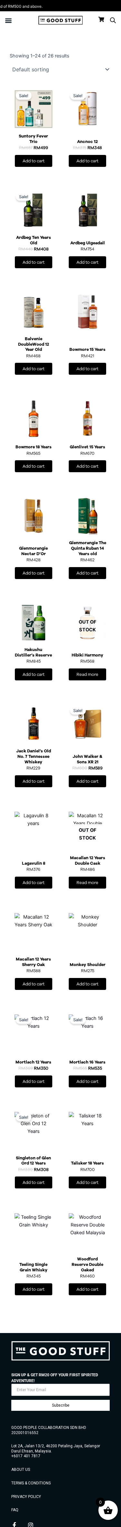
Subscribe (60, 1405)
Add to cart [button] (34, 160)
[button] (8, 20)
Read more (87, 674)
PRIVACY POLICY (26, 1496)
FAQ (14, 1510)
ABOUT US (20, 1469)
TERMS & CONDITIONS (31, 1483)
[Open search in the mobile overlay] (113, 20)
